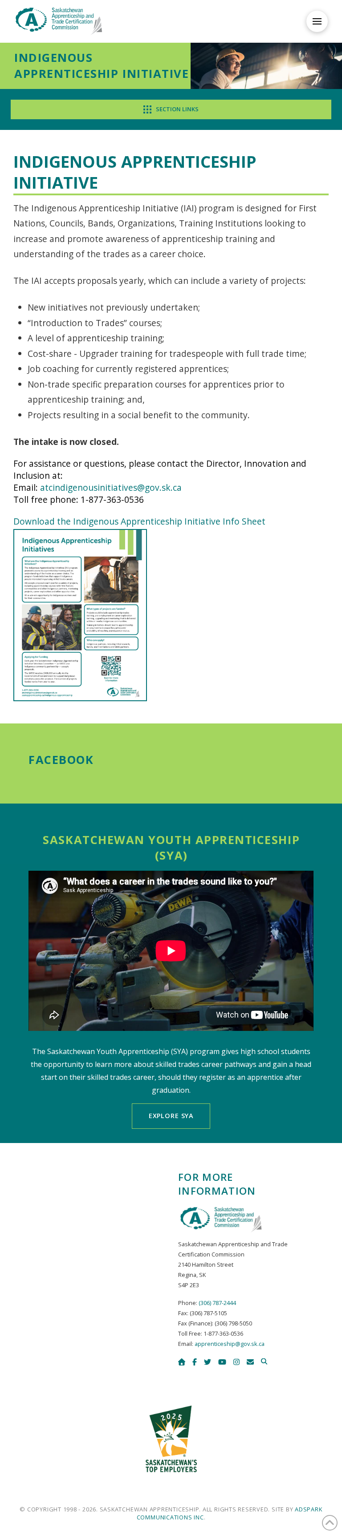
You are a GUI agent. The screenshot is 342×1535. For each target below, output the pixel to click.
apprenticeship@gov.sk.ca (230, 1344)
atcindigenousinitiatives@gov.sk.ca (111, 487)
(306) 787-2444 (217, 1303)
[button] (317, 21)
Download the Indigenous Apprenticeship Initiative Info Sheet (139, 521)
